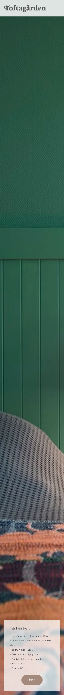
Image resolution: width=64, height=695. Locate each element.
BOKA (32, 680)
